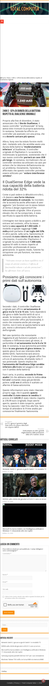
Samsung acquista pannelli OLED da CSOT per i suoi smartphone (22, 656)
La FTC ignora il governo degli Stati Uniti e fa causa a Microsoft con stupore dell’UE (17, 424)
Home (4, 78)
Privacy (16, 683)
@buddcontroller (33, 194)
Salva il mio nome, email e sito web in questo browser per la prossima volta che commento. (24, 597)
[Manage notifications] (43, 681)
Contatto (10, 683)
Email (5, 582)
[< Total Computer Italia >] (24, 9)
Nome (5, 575)
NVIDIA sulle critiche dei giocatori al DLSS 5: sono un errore (24, 499)
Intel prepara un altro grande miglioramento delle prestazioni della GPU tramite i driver (32, 431)
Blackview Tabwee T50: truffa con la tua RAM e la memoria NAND (22, 659)
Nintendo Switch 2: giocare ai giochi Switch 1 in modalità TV (24, 469)
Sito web (5, 589)
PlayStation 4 (34, 239)
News (8, 78)
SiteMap (4, 671)
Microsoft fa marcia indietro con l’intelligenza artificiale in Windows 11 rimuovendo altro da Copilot (23, 530)
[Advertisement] (24, 50)
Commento (7, 553)
